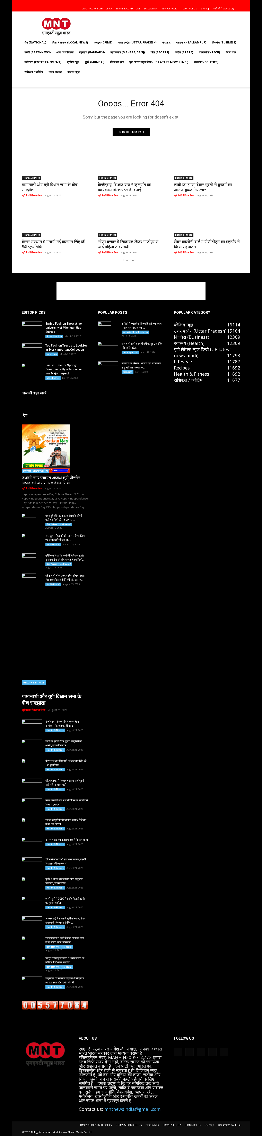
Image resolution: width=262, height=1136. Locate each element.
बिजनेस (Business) (224, 42)
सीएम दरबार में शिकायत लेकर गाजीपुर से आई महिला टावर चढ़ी (128, 244)
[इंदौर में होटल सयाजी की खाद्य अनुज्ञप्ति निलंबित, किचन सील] (32, 884)
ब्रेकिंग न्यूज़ (73, 62)
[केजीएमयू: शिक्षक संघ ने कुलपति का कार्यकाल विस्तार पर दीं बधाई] (131, 163)
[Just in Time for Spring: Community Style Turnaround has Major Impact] (32, 370)
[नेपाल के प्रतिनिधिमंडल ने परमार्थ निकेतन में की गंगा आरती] (32, 825)
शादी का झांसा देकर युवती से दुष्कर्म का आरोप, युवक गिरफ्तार (203, 187)
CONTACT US (190, 8)
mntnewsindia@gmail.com (132, 1109)
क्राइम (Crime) (103, 42)
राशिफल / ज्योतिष (34, 72)
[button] (204, 2)
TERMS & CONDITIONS (128, 8)
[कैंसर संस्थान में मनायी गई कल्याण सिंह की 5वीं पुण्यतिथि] (55, 220)
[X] (224, 3)
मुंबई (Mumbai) (94, 62)
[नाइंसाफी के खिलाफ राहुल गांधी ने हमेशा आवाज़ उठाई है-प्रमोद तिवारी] (32, 983)
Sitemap (205, 8)
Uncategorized (130, 352)
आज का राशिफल (64, 52)
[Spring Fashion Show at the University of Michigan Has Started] (32, 328)
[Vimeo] (230, 3)
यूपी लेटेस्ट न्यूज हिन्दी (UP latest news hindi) (158, 62)
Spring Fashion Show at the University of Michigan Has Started (63, 327)
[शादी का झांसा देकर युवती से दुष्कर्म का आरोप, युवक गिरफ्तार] (207, 163)
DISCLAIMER (150, 8)
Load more (129, 260)
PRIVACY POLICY (170, 8)
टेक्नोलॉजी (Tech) (209, 52)
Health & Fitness (31, 177)
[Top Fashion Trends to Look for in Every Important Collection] (32, 350)
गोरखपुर (166, 42)
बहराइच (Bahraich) (92, 52)
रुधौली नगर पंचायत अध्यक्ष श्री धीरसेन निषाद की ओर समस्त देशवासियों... (51, 480)
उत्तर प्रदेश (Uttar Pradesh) (137, 42)
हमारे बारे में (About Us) (223, 8)
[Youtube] (237, 3)
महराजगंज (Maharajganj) (128, 52)
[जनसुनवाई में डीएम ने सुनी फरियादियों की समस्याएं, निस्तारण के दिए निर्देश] (32, 923)
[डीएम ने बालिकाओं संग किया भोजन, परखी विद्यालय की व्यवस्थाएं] (32, 864)
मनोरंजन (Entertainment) (43, 62)
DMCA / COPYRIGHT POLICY (97, 8)
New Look (52, 354)
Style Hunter (53, 377)
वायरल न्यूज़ (74, 72)
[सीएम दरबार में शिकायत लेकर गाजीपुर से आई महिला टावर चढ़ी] (131, 220)
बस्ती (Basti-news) (38, 52)
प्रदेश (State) (184, 52)
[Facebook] (210, 3)
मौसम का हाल (117, 62)
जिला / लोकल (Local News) (70, 42)
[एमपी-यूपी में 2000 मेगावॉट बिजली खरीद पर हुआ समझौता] (32, 904)
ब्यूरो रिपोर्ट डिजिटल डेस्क (32, 195)
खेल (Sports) (160, 52)
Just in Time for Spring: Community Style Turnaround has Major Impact (64, 369)
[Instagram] (217, 3)
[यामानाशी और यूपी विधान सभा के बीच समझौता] (55, 163)
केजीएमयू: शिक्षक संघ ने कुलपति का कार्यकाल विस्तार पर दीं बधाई (124, 187)
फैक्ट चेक (231, 52)
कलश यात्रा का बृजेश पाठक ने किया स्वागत (66, 839)
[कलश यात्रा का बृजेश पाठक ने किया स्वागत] (32, 845)
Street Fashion (54, 336)
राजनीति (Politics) (206, 62)
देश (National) (35, 42)
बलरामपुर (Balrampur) (191, 42)
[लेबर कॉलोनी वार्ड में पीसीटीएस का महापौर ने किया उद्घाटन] (207, 220)
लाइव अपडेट (55, 72)
